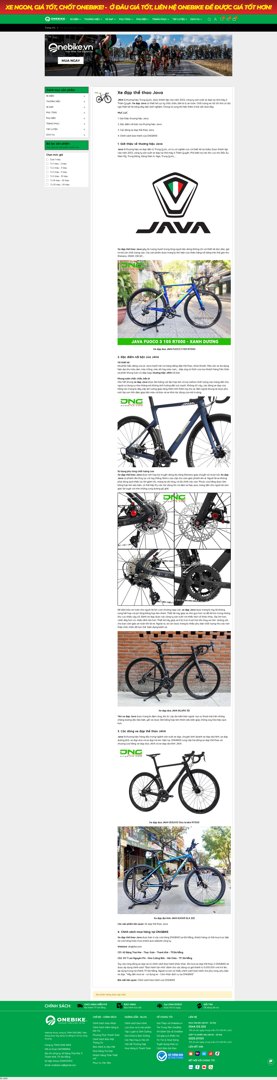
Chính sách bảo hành (136, 1023)
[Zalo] (191, 1067)
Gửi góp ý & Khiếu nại (168, 1035)
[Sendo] (210, 1053)
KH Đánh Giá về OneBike (170, 1031)
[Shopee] (191, 1053)
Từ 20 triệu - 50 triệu (60, 184)
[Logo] (55, 19)
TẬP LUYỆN (178, 19)
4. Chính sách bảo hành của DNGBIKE (137, 135)
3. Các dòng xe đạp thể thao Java (136, 130)
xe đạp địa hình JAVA (170, 743)
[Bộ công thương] (170, 1055)
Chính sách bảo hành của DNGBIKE (157, 980)
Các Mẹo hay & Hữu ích (137, 1039)
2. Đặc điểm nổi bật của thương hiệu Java (140, 124)
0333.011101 (196, 1038)
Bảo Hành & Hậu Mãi (104, 1046)
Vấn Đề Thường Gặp (135, 1044)
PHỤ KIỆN (141, 19)
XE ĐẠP (109, 19)
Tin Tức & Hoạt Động (168, 1039)
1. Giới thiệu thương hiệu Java (133, 118)
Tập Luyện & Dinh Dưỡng (138, 1031)
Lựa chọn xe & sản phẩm (138, 1027)
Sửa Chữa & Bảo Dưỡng (137, 1035)
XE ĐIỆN (74, 19)
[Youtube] (204, 1067)
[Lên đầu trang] (271, 1054)
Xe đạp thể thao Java (156, 923)
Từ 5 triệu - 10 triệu (59, 176)
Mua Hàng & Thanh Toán (138, 1048)
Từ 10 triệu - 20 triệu (59, 180)
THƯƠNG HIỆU (92, 19)
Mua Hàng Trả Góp (103, 1051)
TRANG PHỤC (159, 19)
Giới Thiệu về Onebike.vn (169, 1023)
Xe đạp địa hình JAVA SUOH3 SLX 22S (174, 918)
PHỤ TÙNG (125, 19)
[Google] (210, 1067)
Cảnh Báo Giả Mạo (167, 1048)
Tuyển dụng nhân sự (167, 1044)
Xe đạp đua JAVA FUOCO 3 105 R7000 (174, 349)
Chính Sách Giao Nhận (104, 1023)
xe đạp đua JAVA (146, 743)
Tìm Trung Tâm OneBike (169, 1027)
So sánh (4, 1078)
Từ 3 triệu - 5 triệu (58, 172)
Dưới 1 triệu (55, 159)
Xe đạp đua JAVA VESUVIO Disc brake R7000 (174, 822)
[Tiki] (204, 1053)
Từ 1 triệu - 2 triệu (58, 163)
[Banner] (138, 55)
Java (120, 149)
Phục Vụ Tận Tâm (102, 1062)
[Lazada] (197, 1053)
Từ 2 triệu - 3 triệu (58, 168)
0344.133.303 (197, 1026)
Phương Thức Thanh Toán (106, 1035)
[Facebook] (197, 1067)
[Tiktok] (217, 1053)
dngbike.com (135, 946)
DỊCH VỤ (195, 19)
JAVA (120, 99)
